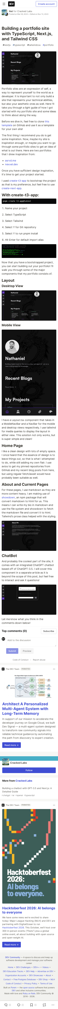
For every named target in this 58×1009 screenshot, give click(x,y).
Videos (45, 967)
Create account (46, 4)
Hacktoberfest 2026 (13, 927)
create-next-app (11, 188)
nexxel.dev (11, 164)
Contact (7, 979)
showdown (8, 497)
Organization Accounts (15, 975)
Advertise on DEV (45, 971)
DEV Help (30, 971)
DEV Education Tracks (13, 971)
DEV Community (12, 957)
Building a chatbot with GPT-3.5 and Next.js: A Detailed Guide (27, 791)
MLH (53, 979)
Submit (12, 651)
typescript (19, 45)
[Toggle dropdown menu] (54, 669)
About (48, 975)
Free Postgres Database (25, 979)
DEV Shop (43, 979)
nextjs (7, 45)
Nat (11, 11)
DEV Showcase (36, 975)
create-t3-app (17, 180)
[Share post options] (53, 1005)
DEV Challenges (23, 967)
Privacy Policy (30, 983)
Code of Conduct (20, 660)
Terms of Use (46, 983)
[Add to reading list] (33, 1005)
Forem (13, 987)
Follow (29, 770)
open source (28, 987)
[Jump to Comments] (20, 1005)
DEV (14, 990)
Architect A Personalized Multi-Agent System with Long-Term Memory (25, 709)
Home (10, 967)
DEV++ (36, 967)
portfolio (48, 45)
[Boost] (44, 1005)
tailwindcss (34, 45)
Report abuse (39, 660)
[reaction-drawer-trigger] (7, 1005)
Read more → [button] (12, 745)
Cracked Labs (24, 11)
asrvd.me (10, 160)
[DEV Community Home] (11, 4)
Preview (27, 651)
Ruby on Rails (29, 993)
